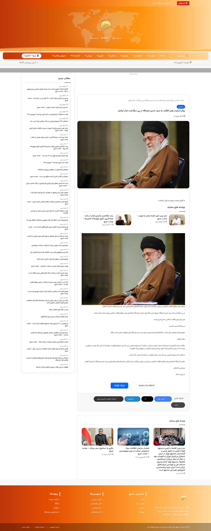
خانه (182, 100)
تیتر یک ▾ (151, 55)
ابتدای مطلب (133, 74)
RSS (56, 503)
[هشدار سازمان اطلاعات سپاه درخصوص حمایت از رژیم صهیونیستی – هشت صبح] (133, 437)
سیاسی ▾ (124, 55)
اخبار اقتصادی (95, 503)
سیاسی (177, 100)
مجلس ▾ (112, 55)
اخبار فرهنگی (96, 512)
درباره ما (141, 507)
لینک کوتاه (119, 385)
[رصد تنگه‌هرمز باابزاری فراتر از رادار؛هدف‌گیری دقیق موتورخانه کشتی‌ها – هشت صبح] (123, 219)
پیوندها (142, 512)
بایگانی (55, 507)
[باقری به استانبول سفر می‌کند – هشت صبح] (97, 437)
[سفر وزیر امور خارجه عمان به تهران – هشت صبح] (177, 219)
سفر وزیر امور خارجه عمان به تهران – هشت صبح (152, 217)
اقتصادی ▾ (137, 55)
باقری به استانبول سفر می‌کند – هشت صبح (97, 450)
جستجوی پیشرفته (51, 512)
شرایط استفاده (39, 527)
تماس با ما (140, 503)
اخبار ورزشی (96, 507)
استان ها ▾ (75, 55)
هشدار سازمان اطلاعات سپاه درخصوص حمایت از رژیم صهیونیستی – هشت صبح (134, 451)
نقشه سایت (53, 499)
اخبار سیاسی (96, 499)
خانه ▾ (162, 55)
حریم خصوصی (54, 527)
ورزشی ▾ (88, 55)
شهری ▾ (100, 55)
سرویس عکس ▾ (59, 55)
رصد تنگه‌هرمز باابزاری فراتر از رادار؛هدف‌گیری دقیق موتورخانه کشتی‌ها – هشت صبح (98, 218)
